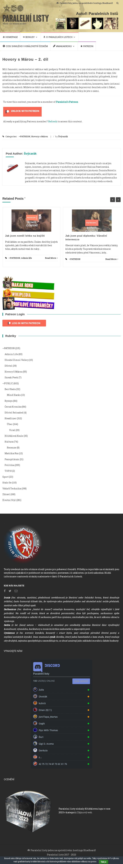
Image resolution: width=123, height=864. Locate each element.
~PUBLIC (7, 383)
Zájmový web (84, 812)
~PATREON (24, 136)
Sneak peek (11, 377)
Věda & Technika (11, 488)
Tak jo (103, 861)
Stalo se (7, 482)
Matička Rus (12, 453)
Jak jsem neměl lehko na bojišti (25, 235)
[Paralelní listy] (25, 17)
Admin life (26, 257)
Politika (9, 465)
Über (9, 424)
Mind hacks (14, 394)
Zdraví (6, 494)
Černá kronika (13, 406)
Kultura (9, 441)
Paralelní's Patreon (67, 101)
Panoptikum (12, 459)
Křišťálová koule (14, 435)
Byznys (9, 400)
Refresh (52, 121)
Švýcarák (63, 136)
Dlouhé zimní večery (17, 359)
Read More (50, 257)
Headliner (10, 418)
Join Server (81, 681)
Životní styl (9, 500)
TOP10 (8, 470)
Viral (12, 430)
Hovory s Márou (39, 136)
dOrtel (8, 365)
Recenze (11, 447)
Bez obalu (10, 389)
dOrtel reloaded (14, 412)
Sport (5, 476)
